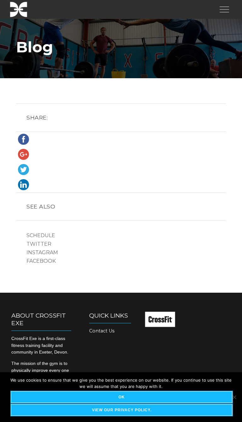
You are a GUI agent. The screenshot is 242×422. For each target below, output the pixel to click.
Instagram (42, 252)
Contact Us (101, 331)
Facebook (41, 261)
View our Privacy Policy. (122, 410)
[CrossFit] (160, 325)
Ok (121, 397)
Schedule (40, 235)
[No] (234, 397)
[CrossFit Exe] (18, 9)
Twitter (38, 244)
